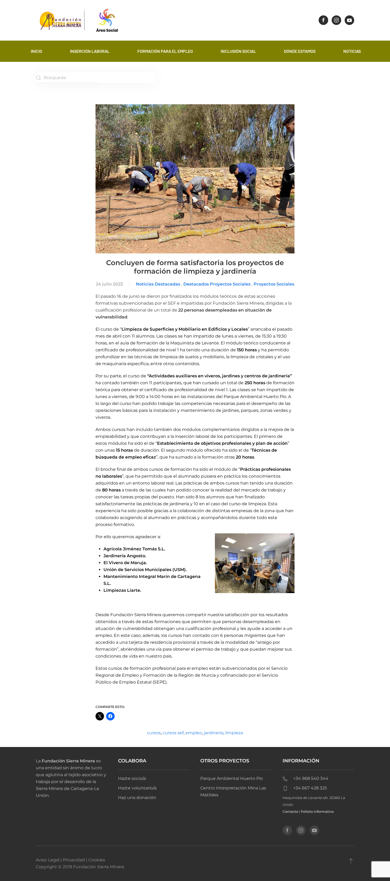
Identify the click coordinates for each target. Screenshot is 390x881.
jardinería (213, 732)
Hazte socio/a (132, 778)
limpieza (234, 732)
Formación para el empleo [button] (165, 51)
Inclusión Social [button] (238, 51)
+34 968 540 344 (310, 778)
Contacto (290, 811)
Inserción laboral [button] (90, 51)
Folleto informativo (317, 811)
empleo (193, 732)
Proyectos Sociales (274, 284)
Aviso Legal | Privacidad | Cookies (70, 859)
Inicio (36, 51)
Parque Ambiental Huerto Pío (231, 778)
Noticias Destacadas (158, 284)
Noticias (352, 51)
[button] (351, 861)
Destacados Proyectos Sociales (216, 284)
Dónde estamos (299, 51)
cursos (154, 732)
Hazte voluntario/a (137, 788)
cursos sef (173, 732)
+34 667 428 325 (310, 788)
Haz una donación (137, 797)
